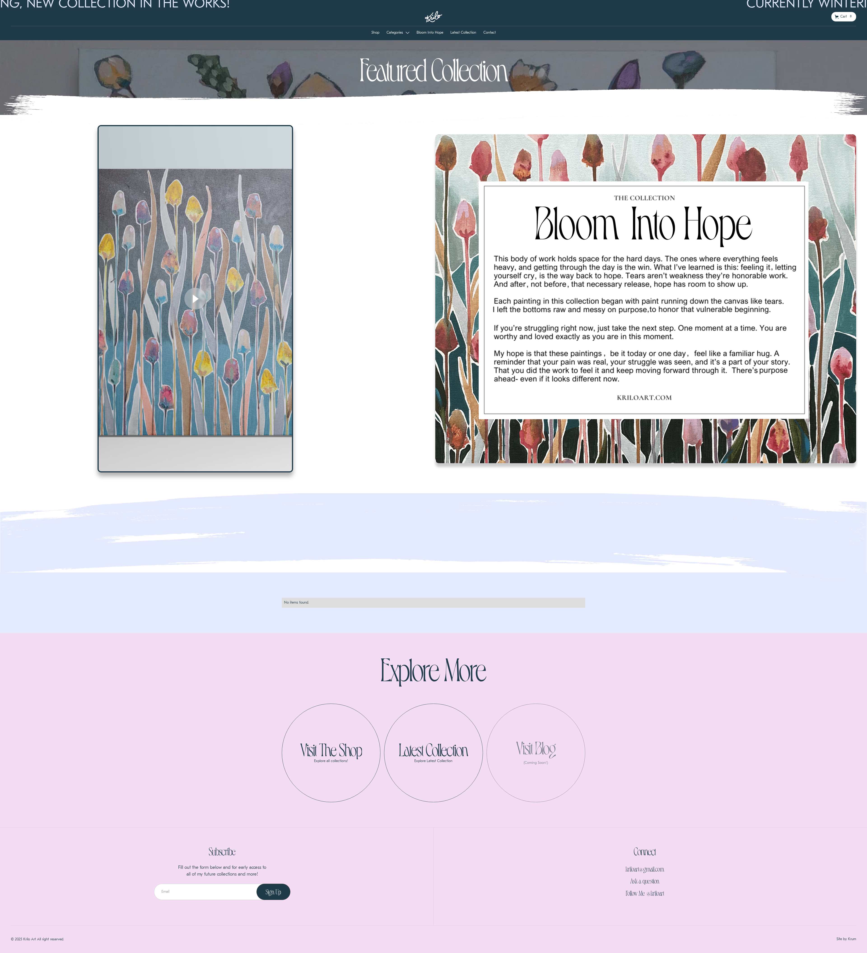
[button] (843, 16)
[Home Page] (433, 16)
